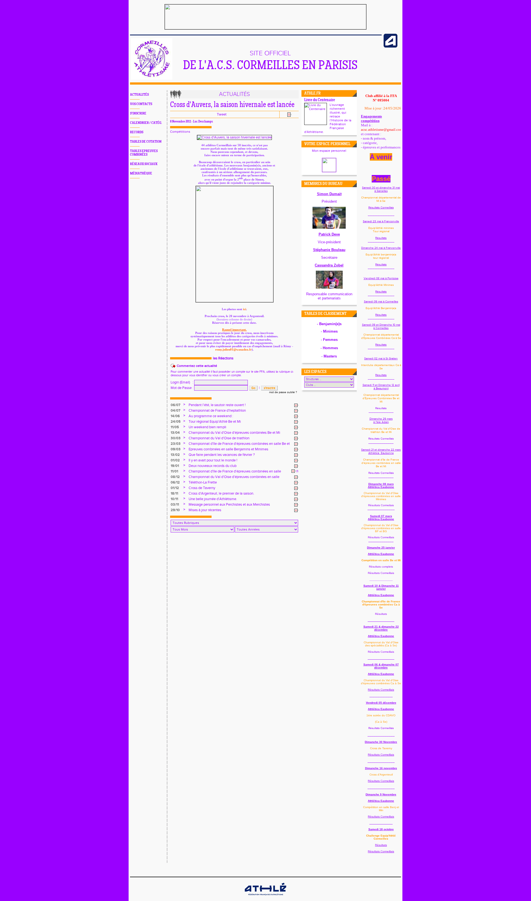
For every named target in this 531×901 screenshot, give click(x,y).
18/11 (174, 493)
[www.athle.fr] (390, 46)
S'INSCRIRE (138, 113)
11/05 (175, 427)
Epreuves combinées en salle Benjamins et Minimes (228, 449)
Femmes (330, 340)
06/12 (175, 482)
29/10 (175, 510)
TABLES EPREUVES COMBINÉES (144, 152)
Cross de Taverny (202, 488)
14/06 (175, 416)
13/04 (175, 432)
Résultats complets (381, 566)
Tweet (222, 114)
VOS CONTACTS (141, 104)
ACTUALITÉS (139, 94)
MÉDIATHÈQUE (141, 173)
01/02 (175, 460)
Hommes (330, 348)
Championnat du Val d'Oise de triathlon (219, 438)
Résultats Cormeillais (381, 207)
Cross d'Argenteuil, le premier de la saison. (221, 493)
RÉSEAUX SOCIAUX (143, 164)
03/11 (175, 504)
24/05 (176, 421)
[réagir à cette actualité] (296, 405)
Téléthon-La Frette (203, 482)
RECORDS (136, 132)
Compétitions (180, 132)
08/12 (175, 477)
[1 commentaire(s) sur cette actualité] (293, 471)
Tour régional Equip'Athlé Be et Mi (215, 421)
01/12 (175, 488)
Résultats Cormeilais (381, 505)
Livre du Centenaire (319, 100)
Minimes (330, 331)
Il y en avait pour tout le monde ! (213, 460)
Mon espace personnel (329, 151)
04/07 (175, 410)
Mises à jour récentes (205, 510)
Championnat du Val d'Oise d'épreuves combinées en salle (234, 477)
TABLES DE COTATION (146, 141)
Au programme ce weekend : (211, 416)
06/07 (175, 405)
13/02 (175, 455)
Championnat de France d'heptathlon (217, 410)
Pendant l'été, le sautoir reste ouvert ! (217, 405)
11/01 (174, 471)
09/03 (176, 449)
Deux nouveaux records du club (212, 466)
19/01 (175, 466)
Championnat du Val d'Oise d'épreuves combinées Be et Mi (234, 432)
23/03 (176, 444)
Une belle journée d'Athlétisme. (213, 499)
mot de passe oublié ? (283, 392)
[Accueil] (151, 78)
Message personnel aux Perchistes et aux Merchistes (229, 504)
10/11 (174, 499)
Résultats (381, 238)
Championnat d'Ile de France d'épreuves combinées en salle (235, 471)
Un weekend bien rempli (207, 427)
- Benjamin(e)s (329, 324)
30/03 (176, 438)
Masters (330, 356)
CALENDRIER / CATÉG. (146, 123)
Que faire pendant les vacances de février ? (222, 455)
